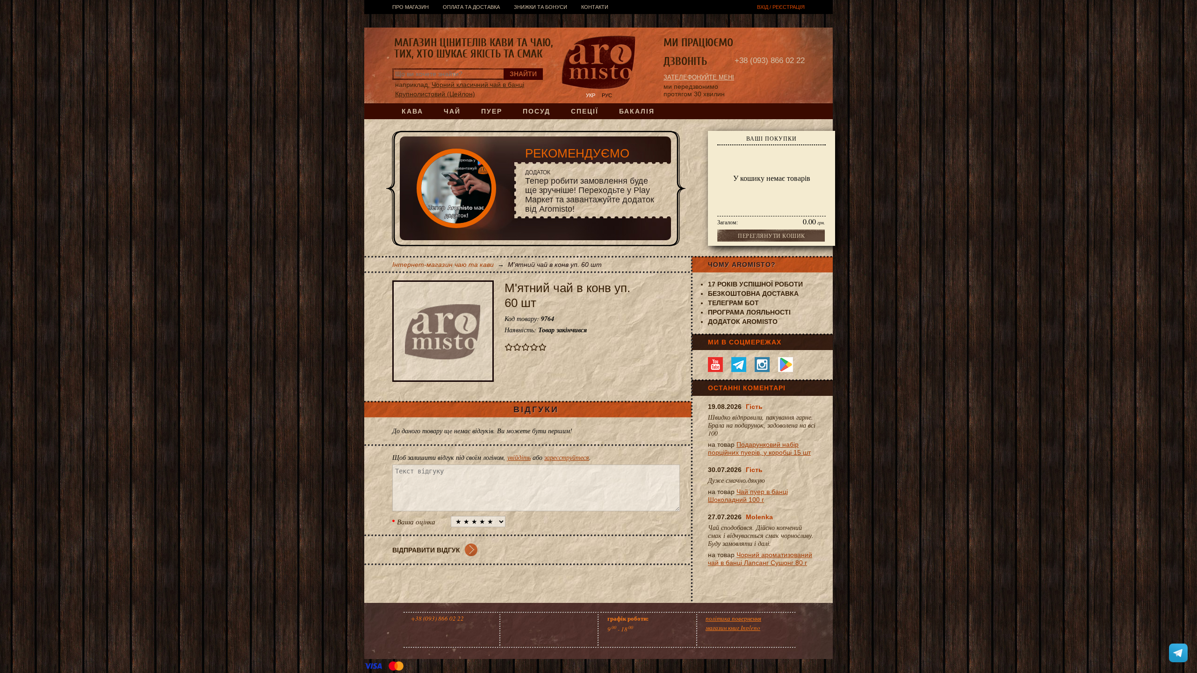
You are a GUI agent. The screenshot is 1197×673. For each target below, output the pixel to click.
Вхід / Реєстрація (781, 7)
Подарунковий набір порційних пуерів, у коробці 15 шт (759, 448)
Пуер (491, 111)
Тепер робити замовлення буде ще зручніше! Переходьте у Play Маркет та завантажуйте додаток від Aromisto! (589, 191)
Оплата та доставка (471, 7)
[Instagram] (762, 364)
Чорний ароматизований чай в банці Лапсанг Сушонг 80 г (760, 558)
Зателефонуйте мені (698, 77)
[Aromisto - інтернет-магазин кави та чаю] (599, 63)
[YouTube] (715, 364)
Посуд (536, 111)
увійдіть (519, 457)
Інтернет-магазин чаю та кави (443, 264)
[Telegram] (738, 364)
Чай (452, 111)
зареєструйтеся (566, 457)
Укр (590, 95)
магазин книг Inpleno (733, 627)
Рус (607, 95)
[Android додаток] (785, 364)
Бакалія (637, 111)
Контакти (594, 7)
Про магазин (410, 7)
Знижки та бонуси (540, 7)
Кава (412, 111)
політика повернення (733, 618)
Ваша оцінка (416, 521)
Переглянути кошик (771, 235)
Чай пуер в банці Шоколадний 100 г (748, 495)
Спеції (584, 111)
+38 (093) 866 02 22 (770, 60)
